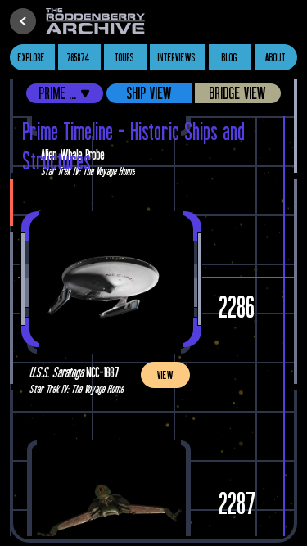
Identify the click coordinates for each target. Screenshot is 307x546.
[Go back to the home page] (98, 21)
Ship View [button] (149, 92)
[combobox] (64, 93)
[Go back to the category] (23, 21)
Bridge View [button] (238, 92)
